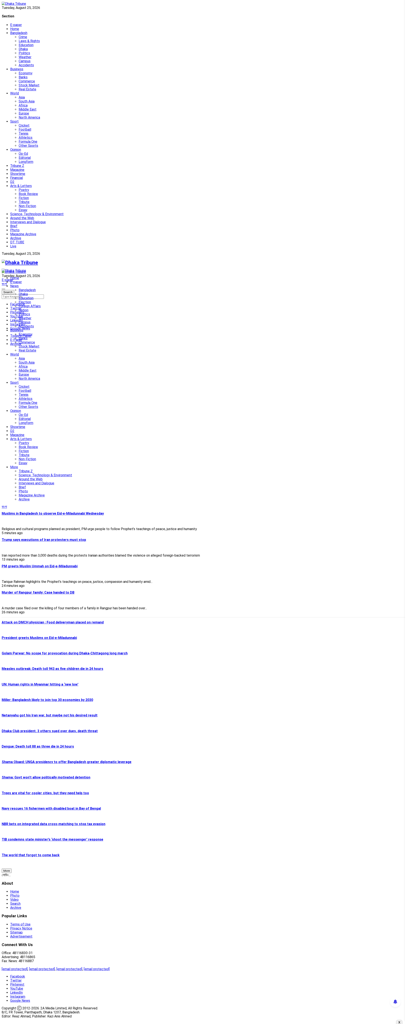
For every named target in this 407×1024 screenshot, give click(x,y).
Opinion (15, 150)
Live (13, 246)
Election (25, 302)
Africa (23, 105)
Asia (22, 97)
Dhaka (23, 49)
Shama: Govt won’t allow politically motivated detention (46, 777)
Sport (14, 121)
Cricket (24, 125)
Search (15, 904)
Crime (23, 37)
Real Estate (27, 89)
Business (16, 69)
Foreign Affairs (30, 306)
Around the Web (22, 218)
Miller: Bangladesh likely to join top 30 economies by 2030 (47, 700)
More (14, 467)
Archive (15, 238)
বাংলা (4, 284)
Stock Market (29, 85)
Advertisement (21, 936)
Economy (25, 73)
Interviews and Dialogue (28, 222)
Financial (16, 178)
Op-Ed (23, 154)
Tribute (24, 202)
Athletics (25, 138)
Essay (23, 210)
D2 (12, 182)
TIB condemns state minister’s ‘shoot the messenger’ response (52, 839)
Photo (15, 230)
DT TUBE (17, 242)
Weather (25, 57)
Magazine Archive (23, 234)
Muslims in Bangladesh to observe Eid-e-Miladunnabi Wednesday (53, 513)
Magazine (17, 170)
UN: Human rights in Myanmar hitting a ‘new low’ (40, 684)
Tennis (23, 134)
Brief (13, 226)
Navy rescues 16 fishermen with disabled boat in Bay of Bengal (51, 808)
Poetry (24, 190)
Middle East (27, 109)
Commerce (27, 81)
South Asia (27, 101)
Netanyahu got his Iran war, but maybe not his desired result (50, 715)
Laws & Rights (29, 41)
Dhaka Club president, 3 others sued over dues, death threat (50, 731)
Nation (23, 310)
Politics (24, 53)
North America (29, 117)
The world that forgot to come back (31, 855)
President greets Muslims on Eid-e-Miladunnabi (39, 638)
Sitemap (16, 932)
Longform (26, 162)
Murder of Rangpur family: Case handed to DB (38, 592)
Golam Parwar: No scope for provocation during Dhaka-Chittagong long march (65, 653)
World (14, 93)
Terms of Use (20, 924)
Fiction (24, 198)
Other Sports (28, 146)
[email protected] (15, 969)
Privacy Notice (21, 928)
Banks (23, 77)
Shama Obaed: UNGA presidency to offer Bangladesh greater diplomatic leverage (66, 762)
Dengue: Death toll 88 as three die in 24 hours (38, 746)
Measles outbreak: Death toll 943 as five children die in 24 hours (52, 669)
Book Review (28, 194)
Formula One (28, 142)
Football (25, 129)
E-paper (16, 25)
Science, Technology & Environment (37, 214)
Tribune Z (17, 166)
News (14, 286)
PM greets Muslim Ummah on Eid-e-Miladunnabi (40, 566)
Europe (24, 113)
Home (14, 29)
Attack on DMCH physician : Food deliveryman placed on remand (53, 622)
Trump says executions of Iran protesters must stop (44, 540)
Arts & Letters (21, 186)
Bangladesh (18, 33)
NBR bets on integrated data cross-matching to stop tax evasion (53, 824)
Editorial (25, 158)
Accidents (26, 65)
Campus (25, 61)
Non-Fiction (27, 206)
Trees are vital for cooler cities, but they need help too (45, 793)
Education (26, 45)
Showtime (17, 174)
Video (14, 900)
